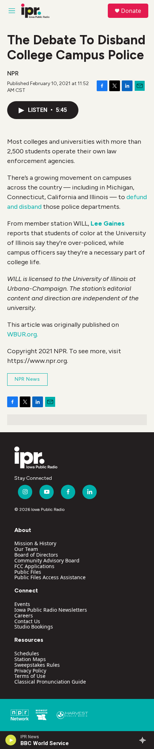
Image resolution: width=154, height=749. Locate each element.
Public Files (27, 571)
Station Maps (30, 659)
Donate (131, 11)
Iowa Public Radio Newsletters (50, 609)
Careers (23, 615)
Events (22, 604)
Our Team (26, 549)
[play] (10, 740)
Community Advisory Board (47, 560)
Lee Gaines (108, 223)
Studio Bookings (33, 626)
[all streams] (144, 740)
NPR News (27, 379)
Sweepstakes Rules (37, 664)
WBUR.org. (22, 334)
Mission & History (35, 543)
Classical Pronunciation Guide (50, 681)
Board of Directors (36, 554)
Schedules (26, 653)
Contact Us (27, 621)
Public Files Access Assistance (50, 577)
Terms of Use (29, 675)
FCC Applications (34, 566)
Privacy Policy (30, 670)
